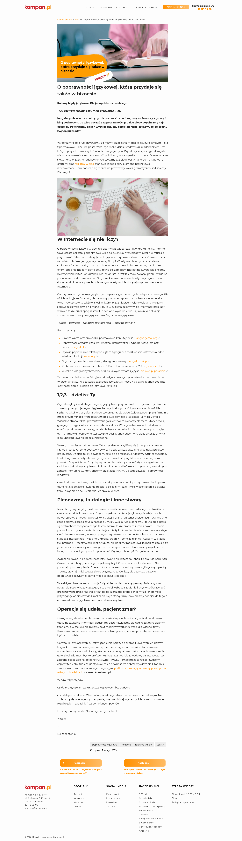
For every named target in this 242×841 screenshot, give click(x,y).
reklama (126, 744)
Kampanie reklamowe (151, 818)
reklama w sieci (143, 744)
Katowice (79, 798)
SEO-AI (143, 794)
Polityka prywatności (183, 802)
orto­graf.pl (77, 347)
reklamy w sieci (84, 163)
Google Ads (145, 798)
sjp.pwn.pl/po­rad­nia (153, 371)
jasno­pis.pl (153, 366)
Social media (146, 810)
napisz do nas (176, 7)
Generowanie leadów (150, 827)
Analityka (144, 831)
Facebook (111, 794)
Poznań (78, 794)
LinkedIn (111, 802)
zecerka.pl (90, 356)
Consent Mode (147, 802)
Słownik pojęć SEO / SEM (186, 794)
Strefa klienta (145, 7)
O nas (90, 7)
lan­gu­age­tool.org (146, 338)
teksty (160, 744)
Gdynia (78, 806)
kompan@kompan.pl (36, 808)
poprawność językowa (104, 744)
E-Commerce (146, 822)
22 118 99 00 (205, 9)
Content (143, 814)
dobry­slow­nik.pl (137, 361)
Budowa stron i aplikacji (152, 806)
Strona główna (64, 19)
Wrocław (79, 802)
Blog (126, 7)
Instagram (112, 798)
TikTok (109, 806)
